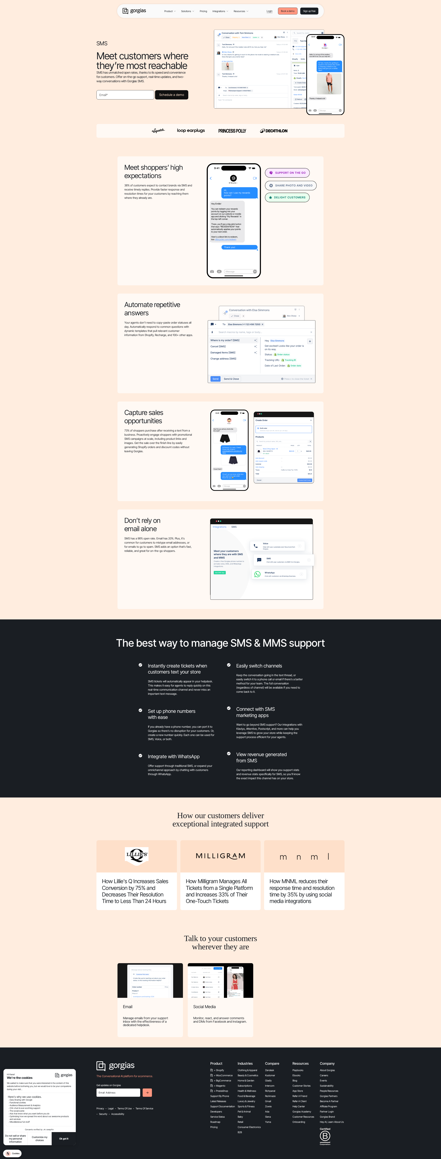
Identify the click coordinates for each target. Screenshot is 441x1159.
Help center (299, 1106)
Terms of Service (144, 1108)
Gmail (268, 1101)
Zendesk (269, 1070)
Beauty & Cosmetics (248, 1075)
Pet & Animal (244, 1111)
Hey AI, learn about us (332, 1121)
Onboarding (299, 1121)
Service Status (217, 1116)
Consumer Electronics (249, 1127)
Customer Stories (302, 1085)
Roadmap (215, 1121)
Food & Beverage (246, 1096)
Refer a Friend (300, 1096)
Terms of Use (124, 1108)
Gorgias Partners (328, 1096)
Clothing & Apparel (247, 1070)
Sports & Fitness (246, 1106)
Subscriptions (245, 1085)
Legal (111, 1108)
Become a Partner (329, 1101)
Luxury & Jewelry (246, 1101)
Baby (240, 1116)
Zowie (268, 1106)
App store (298, 1090)
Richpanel (270, 1090)
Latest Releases (218, 1101)
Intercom (269, 1085)
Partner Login (327, 1111)
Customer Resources (303, 1116)
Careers (324, 1075)
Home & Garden (246, 1080)
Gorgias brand (327, 1116)
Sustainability (327, 1085)
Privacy (100, 1108)
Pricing (203, 11)
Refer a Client (299, 1101)
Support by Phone (219, 1096)
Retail (240, 1121)
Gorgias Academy (302, 1111)
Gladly (268, 1080)
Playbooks (298, 1070)
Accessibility (117, 1113)
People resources (329, 1090)
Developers (216, 1111)
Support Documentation (222, 1106)
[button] (170, 11)
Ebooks (296, 1075)
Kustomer (270, 1075)
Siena (268, 1116)
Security (103, 1113)
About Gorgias (327, 1070)
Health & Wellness (247, 1090)
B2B (240, 1132)
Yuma (268, 1121)
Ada (267, 1111)
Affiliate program (328, 1106)
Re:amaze (270, 1096)
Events (323, 1080)
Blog (295, 1080)
